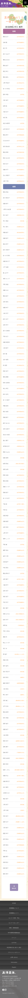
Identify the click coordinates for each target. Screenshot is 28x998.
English (14, 967)
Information (14, 962)
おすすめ (14, 942)
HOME (14, 903)
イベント (14, 937)
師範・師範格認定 (14, 927)
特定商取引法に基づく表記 (14, 947)
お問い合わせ (14, 957)
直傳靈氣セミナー (14, 913)
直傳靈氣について (14, 908)
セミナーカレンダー (14, 922)
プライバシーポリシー (14, 952)
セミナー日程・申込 (14, 918)
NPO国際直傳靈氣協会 (14, 932)
